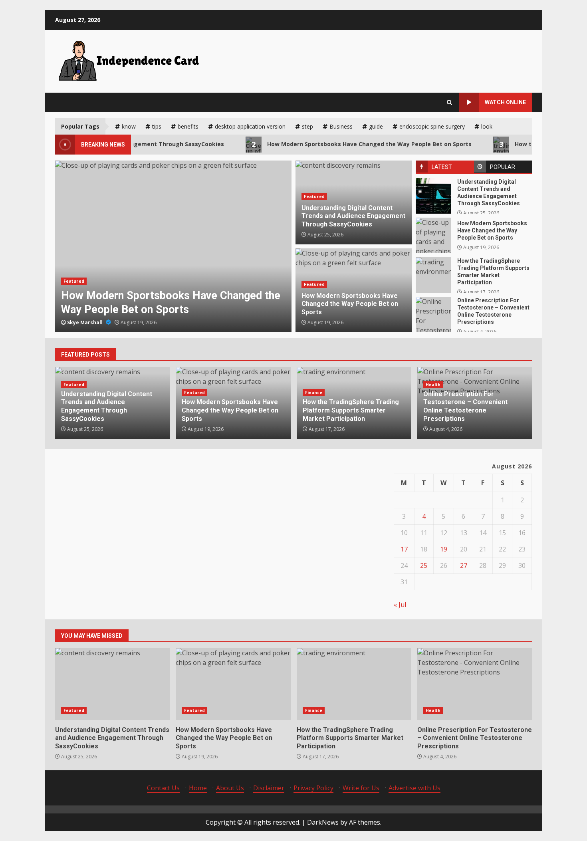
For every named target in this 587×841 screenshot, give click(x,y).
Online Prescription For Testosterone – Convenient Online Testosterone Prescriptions (433, 314)
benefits (188, 126)
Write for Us (361, 787)
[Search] (449, 102)
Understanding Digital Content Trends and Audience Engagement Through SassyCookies (433, 196)
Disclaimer (268, 787)
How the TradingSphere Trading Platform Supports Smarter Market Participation (433, 275)
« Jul (400, 604)
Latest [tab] (442, 167)
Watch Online (505, 102)
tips (156, 126)
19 (443, 549)
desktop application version (250, 126)
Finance (314, 392)
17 (404, 549)
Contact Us (163, 787)
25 (423, 565)
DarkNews (323, 822)
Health (433, 384)
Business (341, 126)
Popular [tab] (502, 167)
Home (198, 787)
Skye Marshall (85, 322)
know (129, 126)
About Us (230, 787)
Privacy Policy (313, 787)
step (307, 126)
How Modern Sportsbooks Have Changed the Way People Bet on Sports (345, 144)
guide (376, 126)
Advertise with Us (414, 787)
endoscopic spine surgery (432, 126)
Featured (73, 281)
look (486, 126)
